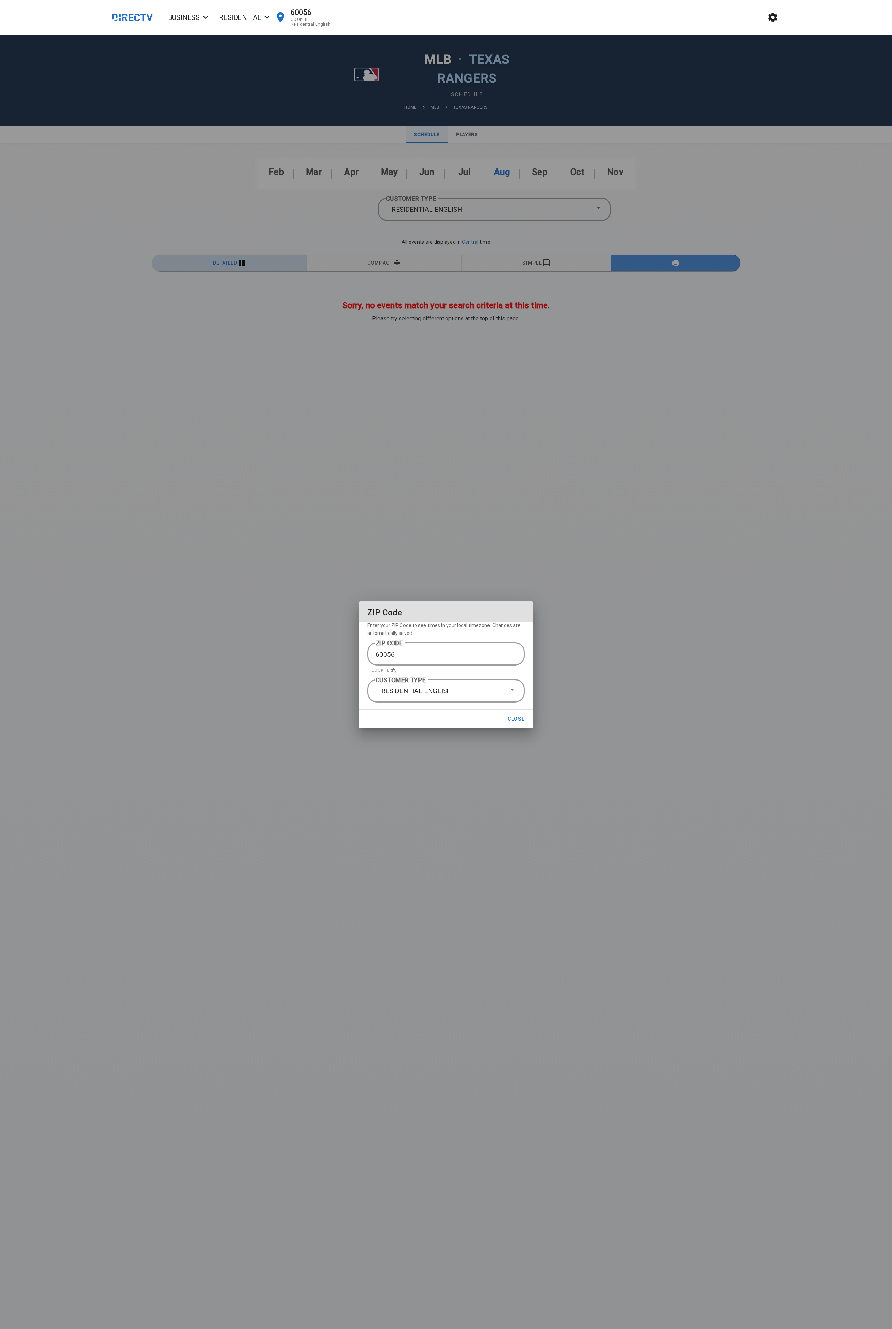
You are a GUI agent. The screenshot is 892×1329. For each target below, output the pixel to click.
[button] (446, 670)
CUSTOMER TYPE (401, 680)
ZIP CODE (389, 643)
